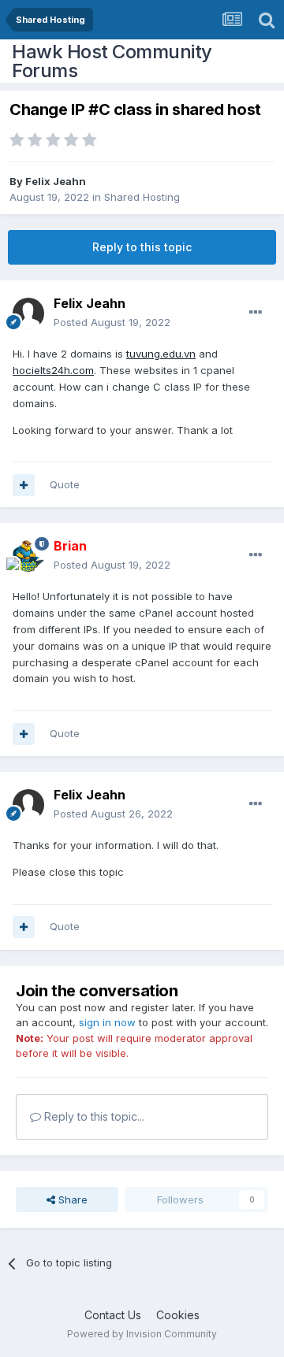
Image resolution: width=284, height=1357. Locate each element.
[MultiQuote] (24, 485)
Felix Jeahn (55, 181)
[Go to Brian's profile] (28, 556)
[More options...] (255, 312)
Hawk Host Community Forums (112, 61)
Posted (112, 322)
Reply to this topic (142, 247)
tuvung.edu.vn (161, 353)
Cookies (178, 1315)
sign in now (107, 1022)
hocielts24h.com (53, 370)
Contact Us (112, 1315)
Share (71, 1199)
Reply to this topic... (92, 1116)
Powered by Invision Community (142, 1334)
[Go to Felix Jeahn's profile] (28, 313)
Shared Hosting (142, 197)
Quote (65, 484)
